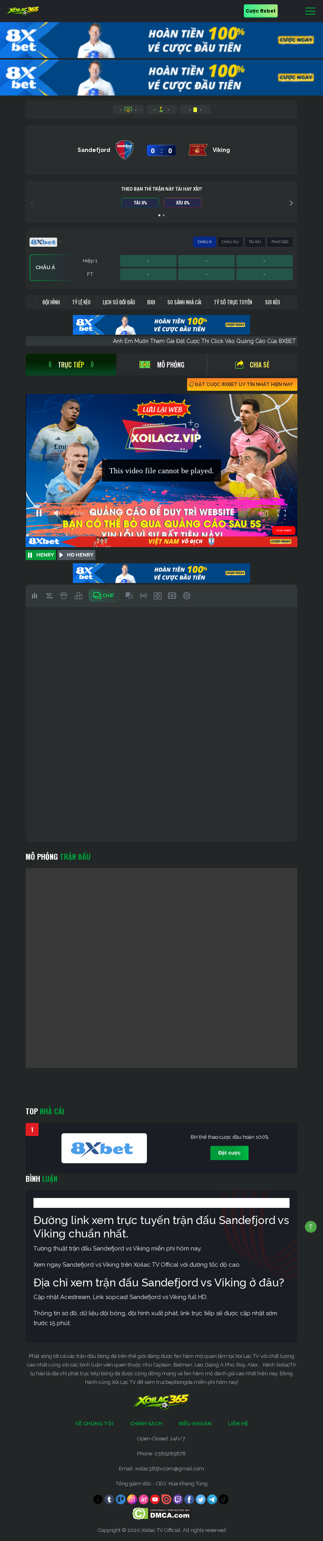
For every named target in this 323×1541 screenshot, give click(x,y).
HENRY (45, 555)
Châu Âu (230, 242)
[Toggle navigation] (310, 11)
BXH (151, 302)
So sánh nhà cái (184, 302)
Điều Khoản (195, 1424)
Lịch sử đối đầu (119, 302)
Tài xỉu (255, 242)
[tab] (71, 364)
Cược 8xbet (261, 10)
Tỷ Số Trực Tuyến (233, 302)
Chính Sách (146, 1424)
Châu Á (205, 242)
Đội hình (51, 302)
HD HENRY (80, 555)
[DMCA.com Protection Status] (161, 1513)
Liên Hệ (238, 1424)
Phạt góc (280, 242)
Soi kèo (272, 302)
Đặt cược (229, 1153)
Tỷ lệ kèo (81, 302)
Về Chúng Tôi (94, 1424)
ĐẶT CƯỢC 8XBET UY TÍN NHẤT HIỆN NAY (244, 384)
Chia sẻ (259, 364)
